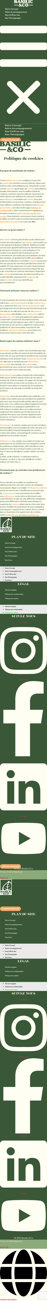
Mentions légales (11, 590)
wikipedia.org (12, 515)
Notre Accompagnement (16, 12)
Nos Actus (8, 560)
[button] (23, 70)
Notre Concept (11, 9)
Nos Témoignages (13, 18)
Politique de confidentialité (14, 594)
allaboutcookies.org (29, 515)
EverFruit (4, 878)
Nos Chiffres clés (12, 15)
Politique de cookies (12, 598)
